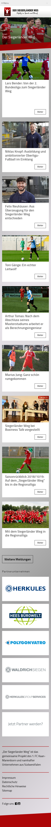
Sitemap (7, 790)
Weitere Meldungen (17, 559)
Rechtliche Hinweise (14, 786)
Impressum (9, 778)
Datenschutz (9, 782)
